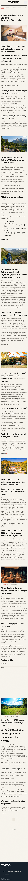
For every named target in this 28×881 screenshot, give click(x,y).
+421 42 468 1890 (16, 764)
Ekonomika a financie (16, 7)
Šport (24, 7)
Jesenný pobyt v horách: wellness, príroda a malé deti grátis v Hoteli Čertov (13, 482)
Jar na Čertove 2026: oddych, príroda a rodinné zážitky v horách (13, 722)
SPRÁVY (7, 7)
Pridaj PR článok (4, 871)
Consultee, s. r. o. (9, 879)
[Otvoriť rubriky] (2, 2)
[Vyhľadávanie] (25, 2)
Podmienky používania (5, 874)
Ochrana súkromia (17, 871)
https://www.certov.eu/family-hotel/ (10, 87)
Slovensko (3, 42)
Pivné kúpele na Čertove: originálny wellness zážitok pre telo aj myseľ (14, 591)
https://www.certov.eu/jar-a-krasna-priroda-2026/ (13, 762)
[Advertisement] (14, 682)
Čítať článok (4, 131)
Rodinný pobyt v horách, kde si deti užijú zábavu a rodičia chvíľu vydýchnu (14, 49)
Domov (2, 7)
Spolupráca (10, 871)
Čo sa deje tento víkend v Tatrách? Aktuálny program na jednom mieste (14, 160)
